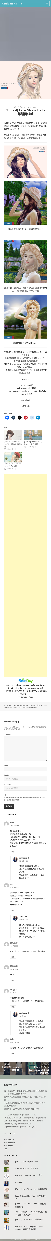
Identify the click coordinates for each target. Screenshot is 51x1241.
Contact (18, 1182)
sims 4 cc (9, 708)
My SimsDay (9, 1139)
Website (7, 785)
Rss (5, 1148)
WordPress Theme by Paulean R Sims (25, 1240)
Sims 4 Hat (17, 708)
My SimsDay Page (25, 697)
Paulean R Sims (12, 3)
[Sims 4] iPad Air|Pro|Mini (26, 1161)
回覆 (13, 852)
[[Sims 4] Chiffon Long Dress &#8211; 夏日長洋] (33, 435)
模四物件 (26, 708)
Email (6, 775)
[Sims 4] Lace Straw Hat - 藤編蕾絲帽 (31, 1189)
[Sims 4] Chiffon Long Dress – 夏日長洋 (32, 442)
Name (6, 765)
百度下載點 (25, 406)
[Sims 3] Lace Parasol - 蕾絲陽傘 (29, 1219)
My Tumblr (8, 1145)
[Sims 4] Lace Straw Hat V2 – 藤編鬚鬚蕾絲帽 (13, 444)
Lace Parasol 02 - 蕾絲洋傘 (26, 1168)
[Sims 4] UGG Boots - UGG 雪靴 (28, 1175)
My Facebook (9, 1142)
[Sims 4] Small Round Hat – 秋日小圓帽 (12, 464)
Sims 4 (34, 107)
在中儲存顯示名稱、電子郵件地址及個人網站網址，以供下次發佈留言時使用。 (25, 799)
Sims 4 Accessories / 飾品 (31, 705)
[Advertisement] (25, 34)
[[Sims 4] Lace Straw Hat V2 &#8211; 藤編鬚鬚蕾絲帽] (13, 435)
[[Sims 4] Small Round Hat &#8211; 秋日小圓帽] (13, 457)
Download (25, 400)
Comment (8, 734)
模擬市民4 (33, 708)
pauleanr (25, 107)
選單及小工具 (47, 3)
